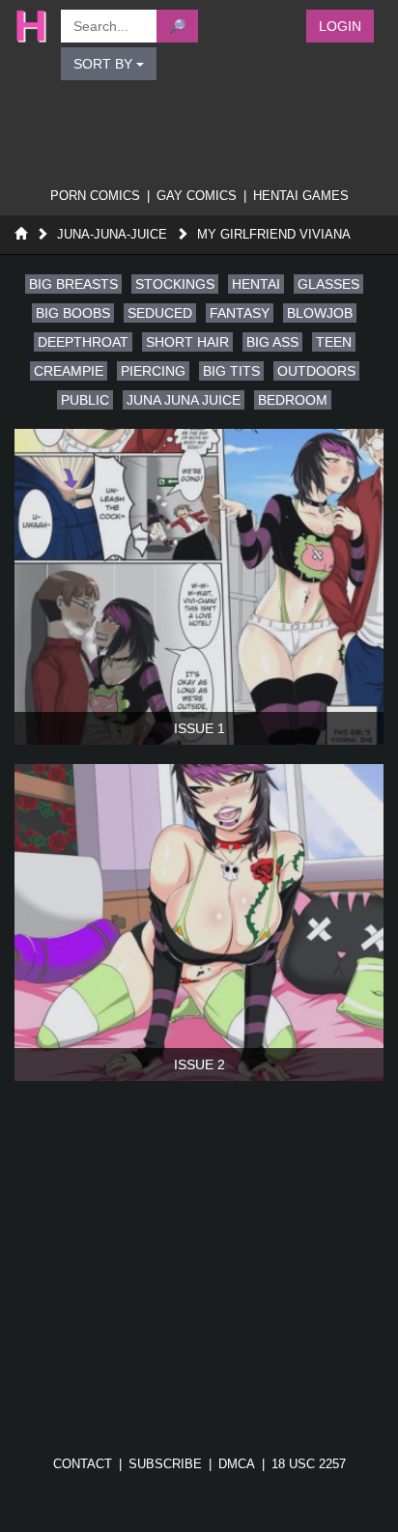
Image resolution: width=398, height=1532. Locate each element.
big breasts (73, 284)
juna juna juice (184, 400)
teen (334, 342)
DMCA (236, 1464)
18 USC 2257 (308, 1464)
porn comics (95, 195)
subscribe (165, 1464)
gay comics (196, 195)
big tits (231, 371)
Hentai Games (301, 195)
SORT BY (104, 63)
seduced (160, 313)
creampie (68, 371)
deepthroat (83, 342)
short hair (187, 342)
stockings (174, 284)
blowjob (320, 313)
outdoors (316, 371)
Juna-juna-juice (112, 234)
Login (340, 26)
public (85, 400)
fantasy (240, 313)
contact (82, 1464)
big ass (272, 342)
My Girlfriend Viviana (274, 234)
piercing (153, 371)
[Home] (21, 234)
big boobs (73, 313)
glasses (328, 284)
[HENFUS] (28, 26)
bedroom (292, 400)
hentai (256, 284)
